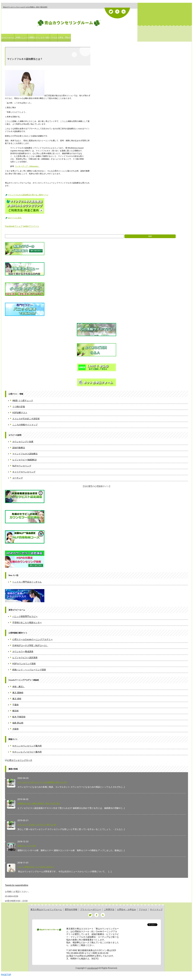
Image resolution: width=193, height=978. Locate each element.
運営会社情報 (71, 909)
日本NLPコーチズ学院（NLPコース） (30, 645)
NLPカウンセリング (21, 466)
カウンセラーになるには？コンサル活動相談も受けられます (42, 782)
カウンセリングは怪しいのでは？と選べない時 (36, 825)
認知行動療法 (18, 448)
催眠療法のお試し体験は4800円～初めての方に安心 (38, 803)
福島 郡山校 (17, 723)
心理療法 (31, 37)
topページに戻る (15, 218)
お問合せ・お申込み (126, 909)
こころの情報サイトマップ (25, 425)
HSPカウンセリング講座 (24, 664)
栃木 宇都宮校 (18, 717)
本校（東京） (18, 686)
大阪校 (15, 729)
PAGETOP (6, 975)
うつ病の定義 (18, 406)
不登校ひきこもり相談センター (27, 622)
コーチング (17, 478)
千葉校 (15, 705)
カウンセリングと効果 (22, 442)
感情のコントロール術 (26, 846)
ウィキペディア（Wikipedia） (27, 166)
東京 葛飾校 (17, 693)
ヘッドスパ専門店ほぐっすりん (27, 582)
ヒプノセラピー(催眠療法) (24, 460)
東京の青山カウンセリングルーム (46, 909)
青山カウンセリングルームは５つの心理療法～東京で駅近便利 (25, 7)
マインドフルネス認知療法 (25, 454)
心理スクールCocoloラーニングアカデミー (32, 639)
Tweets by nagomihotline (16, 885)
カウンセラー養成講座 (22, 651)
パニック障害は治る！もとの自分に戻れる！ (35, 867)
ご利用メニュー (20, 37)
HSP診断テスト (19, 413)
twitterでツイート (31, 226)
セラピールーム (7, 37)
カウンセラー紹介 (42, 37)
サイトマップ (156, 909)
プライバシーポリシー (90, 909)
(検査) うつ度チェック (22, 400)
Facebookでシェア (14, 226)
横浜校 (15, 711)
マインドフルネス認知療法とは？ (25, 59)
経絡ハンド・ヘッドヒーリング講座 (29, 670)
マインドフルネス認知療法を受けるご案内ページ (28, 195)
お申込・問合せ (64, 37)
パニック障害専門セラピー (25, 616)
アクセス (54, 37)
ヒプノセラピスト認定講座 (25, 657)
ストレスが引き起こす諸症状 (26, 419)
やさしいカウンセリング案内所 (27, 746)
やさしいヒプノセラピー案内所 (27, 752)
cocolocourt (92, 968)
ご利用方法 (109, 909)
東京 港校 (16, 699)
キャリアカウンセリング (23, 472)
